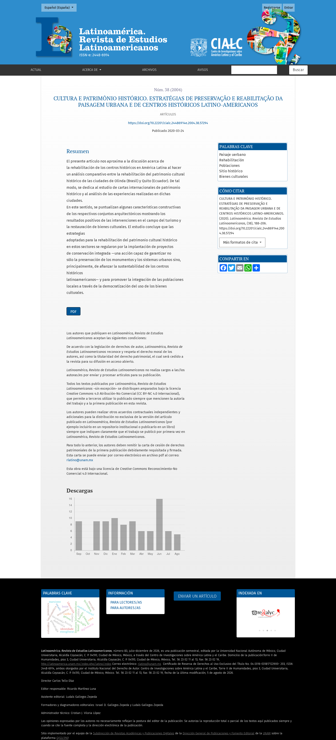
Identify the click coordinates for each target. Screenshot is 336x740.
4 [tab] (271, 630)
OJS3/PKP (62, 738)
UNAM (267, 733)
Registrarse (272, 8)
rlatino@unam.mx (80, 460)
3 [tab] (267, 630)
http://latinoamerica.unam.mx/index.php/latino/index (76, 663)
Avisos (202, 70)
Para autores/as (125, 608)
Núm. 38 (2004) (168, 89)
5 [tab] (275, 630)
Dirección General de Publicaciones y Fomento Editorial (218, 733)
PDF (73, 311)
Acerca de (90, 70)
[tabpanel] (266, 611)
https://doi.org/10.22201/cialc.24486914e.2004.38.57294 (168, 123)
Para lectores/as (126, 602)
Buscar (298, 70)
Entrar (288, 8)
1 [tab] (259, 630)
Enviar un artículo (197, 596)
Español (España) (60, 7)
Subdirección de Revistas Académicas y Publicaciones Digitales (133, 733)
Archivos (149, 70)
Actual (36, 70)
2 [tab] (263, 630)
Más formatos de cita (241, 242)
